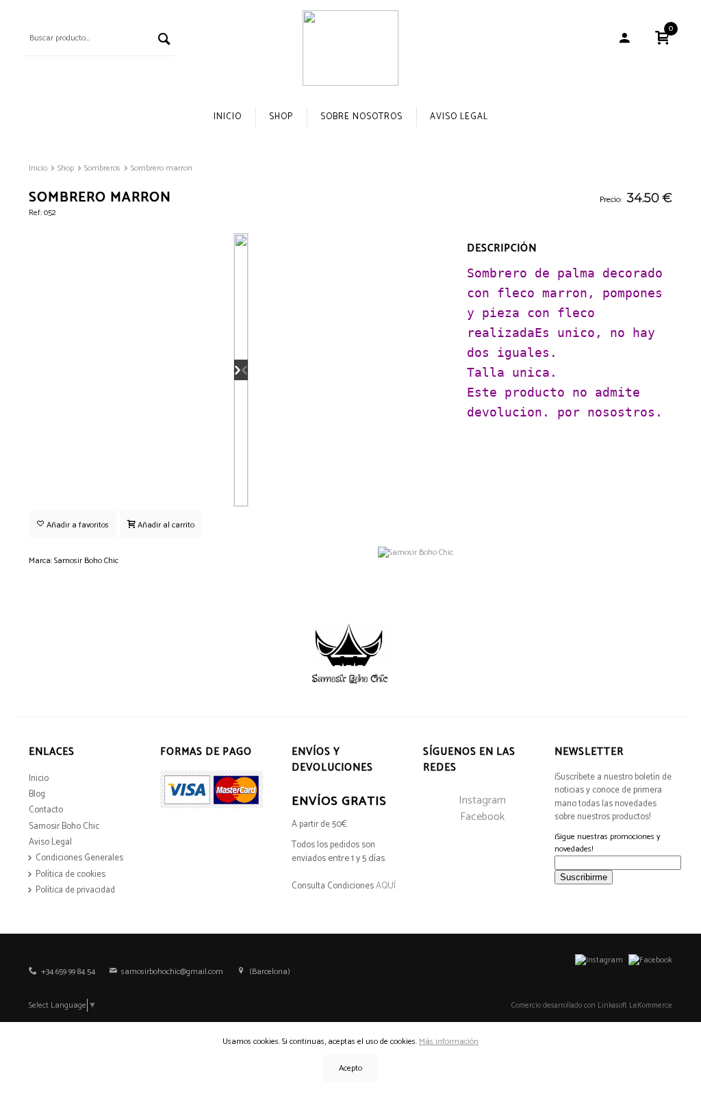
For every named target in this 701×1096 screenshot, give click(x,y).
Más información (449, 1041)
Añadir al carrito (165, 525)
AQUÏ (386, 886)
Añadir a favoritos (76, 525)
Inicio (228, 117)
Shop (281, 117)
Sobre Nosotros (361, 117)
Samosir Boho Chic (64, 826)
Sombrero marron (161, 168)
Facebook (482, 817)
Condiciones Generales (79, 858)
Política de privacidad (75, 890)
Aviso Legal (459, 117)
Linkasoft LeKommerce (635, 1005)
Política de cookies (70, 874)
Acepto (350, 1068)
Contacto (46, 810)
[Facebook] (650, 960)
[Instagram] (599, 960)
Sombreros (102, 168)
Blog (37, 794)
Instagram (482, 800)
